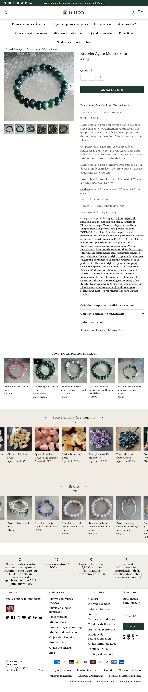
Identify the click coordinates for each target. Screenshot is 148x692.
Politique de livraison (101, 624)
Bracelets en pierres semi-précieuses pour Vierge (107, 246)
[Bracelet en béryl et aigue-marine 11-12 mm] (74, 508)
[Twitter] (5, 3)
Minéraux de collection (67, 33)
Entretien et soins (91, 322)
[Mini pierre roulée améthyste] (101, 439)
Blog (88, 42)
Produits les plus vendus (104, 290)
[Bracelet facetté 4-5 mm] (19, 508)
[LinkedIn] (30, 3)
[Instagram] (14, 3)
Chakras (85, 189)
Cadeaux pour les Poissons (107, 273)
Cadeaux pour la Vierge (104, 270)
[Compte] (133, 12)
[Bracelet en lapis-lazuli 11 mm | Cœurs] (47, 508)
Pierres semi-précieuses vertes (97, 287)
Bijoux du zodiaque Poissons (118, 221)
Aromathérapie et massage (31, 33)
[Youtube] (18, 3)
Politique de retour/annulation (125, 676)
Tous (74, 422)
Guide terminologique (102, 643)
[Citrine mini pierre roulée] (19, 439)
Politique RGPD (98, 648)
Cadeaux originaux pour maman (99, 266)
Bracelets (99, 232)
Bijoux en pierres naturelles (71, 24)
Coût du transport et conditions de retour (107, 305)
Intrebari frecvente (100, 609)
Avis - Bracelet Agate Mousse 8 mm (103, 330)
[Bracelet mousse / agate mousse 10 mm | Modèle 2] (102, 370)
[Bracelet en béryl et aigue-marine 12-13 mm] (101, 508)
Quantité (86, 70)
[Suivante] (71, 86)
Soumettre (133, 626)
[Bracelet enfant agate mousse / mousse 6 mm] (131, 370)
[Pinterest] (26, 3)
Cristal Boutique (14, 49)
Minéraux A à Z (126, 24)
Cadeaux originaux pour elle (115, 256)
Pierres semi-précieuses (127, 284)
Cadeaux (92, 256)
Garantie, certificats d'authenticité (102, 313)
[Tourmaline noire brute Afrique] (128, 439)
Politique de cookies (100, 654)
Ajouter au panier (112, 89)
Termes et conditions (101, 619)
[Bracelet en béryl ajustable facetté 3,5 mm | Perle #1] (128, 508)
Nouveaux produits (101, 284)
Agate (111, 218)
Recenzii (93, 614)
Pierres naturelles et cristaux (30, 24)
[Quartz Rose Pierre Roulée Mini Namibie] (47, 439)
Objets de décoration (100, 33)
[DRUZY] (74, 12)
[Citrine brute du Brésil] (74, 439)
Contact (93, 598)
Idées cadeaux (102, 24)
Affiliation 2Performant (102, 629)
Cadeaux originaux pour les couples (115, 263)
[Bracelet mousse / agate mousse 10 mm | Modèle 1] (74, 370)
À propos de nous (99, 603)
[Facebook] (10, 3)
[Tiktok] (22, 3)
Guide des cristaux (68, 42)
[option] (39, 86)
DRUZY (18, 661)
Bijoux (119, 218)
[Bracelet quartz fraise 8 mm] (17, 370)
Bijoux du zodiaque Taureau (96, 225)
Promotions (126, 33)
